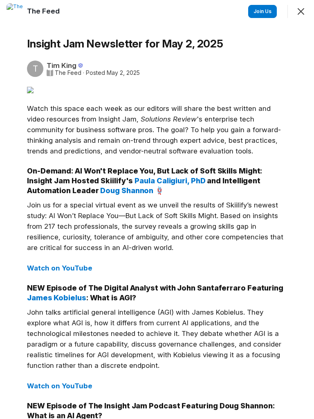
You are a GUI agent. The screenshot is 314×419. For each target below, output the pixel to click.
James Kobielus (56, 297)
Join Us (262, 11)
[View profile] (15, 11)
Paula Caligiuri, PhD (170, 180)
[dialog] (157, 209)
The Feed (68, 73)
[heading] (44, 11)
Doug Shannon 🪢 (132, 190)
